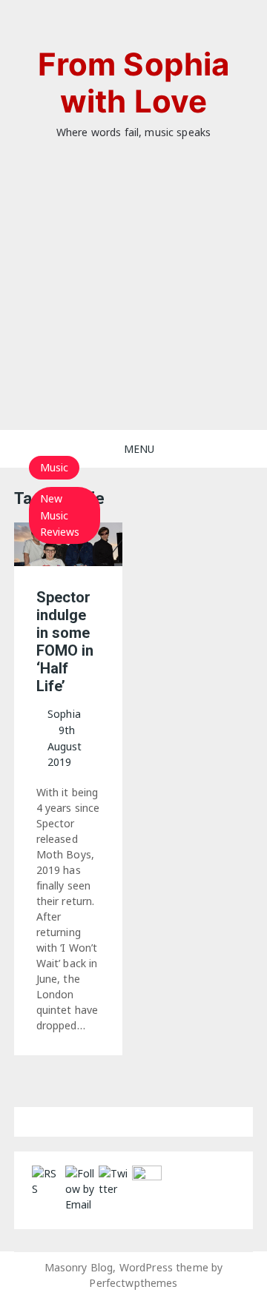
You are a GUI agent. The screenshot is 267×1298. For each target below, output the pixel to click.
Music (54, 467)
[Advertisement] (133, 307)
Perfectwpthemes (133, 1283)
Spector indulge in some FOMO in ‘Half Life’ (64, 641)
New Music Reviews (60, 515)
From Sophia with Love (134, 82)
